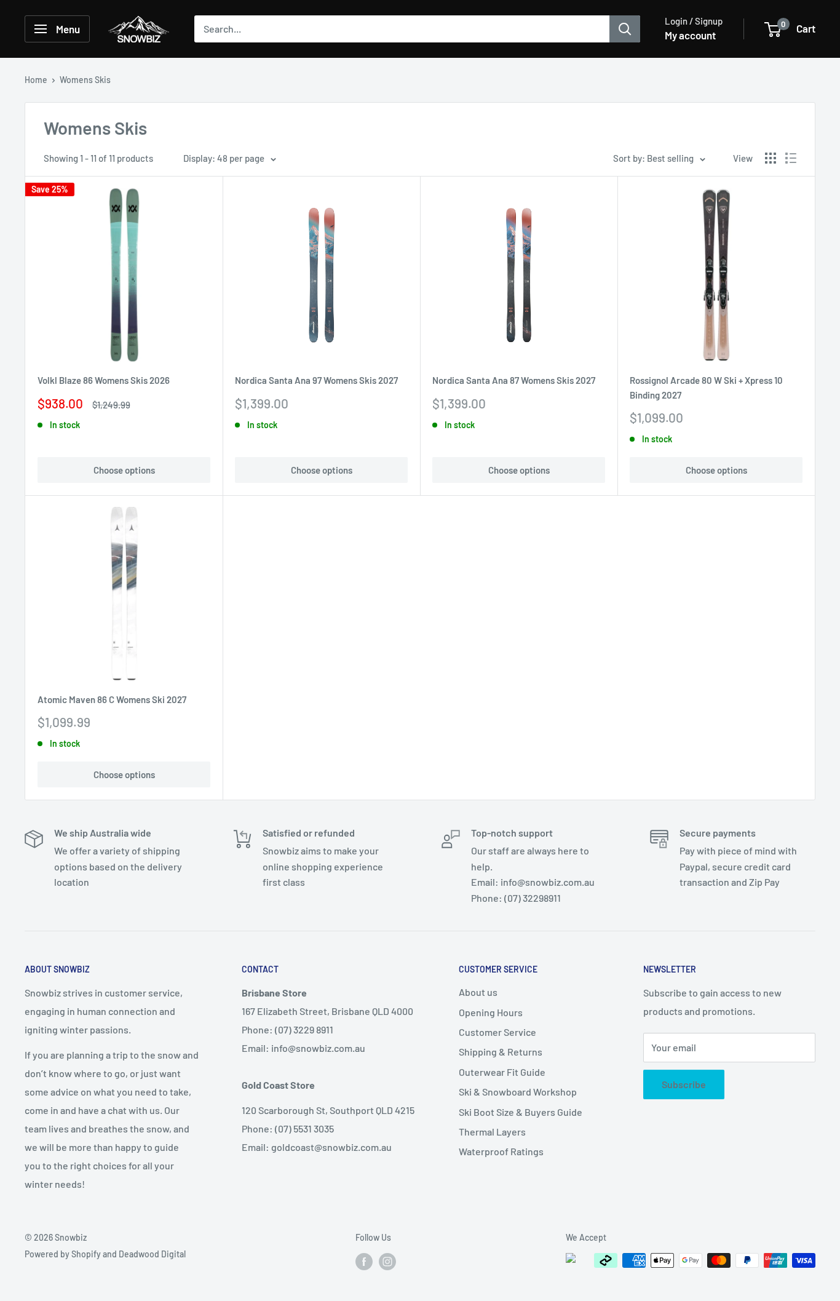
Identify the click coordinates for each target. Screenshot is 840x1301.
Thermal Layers (492, 1131)
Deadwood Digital (152, 1254)
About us (478, 992)
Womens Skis (85, 79)
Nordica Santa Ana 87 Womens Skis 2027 (513, 380)
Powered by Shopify (63, 1254)
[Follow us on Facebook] (364, 1261)
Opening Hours (491, 1012)
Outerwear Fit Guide (502, 1072)
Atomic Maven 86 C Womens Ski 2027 (112, 699)
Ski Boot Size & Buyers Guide (520, 1112)
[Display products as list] (790, 158)
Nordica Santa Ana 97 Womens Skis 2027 (316, 380)
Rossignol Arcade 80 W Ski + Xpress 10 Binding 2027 (706, 387)
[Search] (624, 28)
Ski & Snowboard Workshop (518, 1091)
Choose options (124, 469)
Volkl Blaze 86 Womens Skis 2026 (104, 380)
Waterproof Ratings (501, 1151)
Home (36, 79)
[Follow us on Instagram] (387, 1261)
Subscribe (684, 1084)
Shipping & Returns (500, 1051)
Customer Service (497, 1032)
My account (690, 35)
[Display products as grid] (770, 158)
